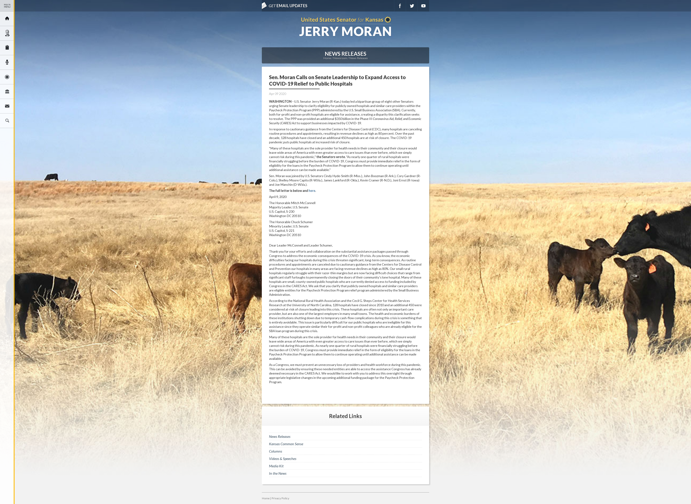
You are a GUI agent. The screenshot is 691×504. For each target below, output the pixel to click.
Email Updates (288, 5)
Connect (7, 106)
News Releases (358, 58)
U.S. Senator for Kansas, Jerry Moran (345, 27)
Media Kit (276, 466)
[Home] (7, 19)
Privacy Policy (280, 498)
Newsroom (7, 62)
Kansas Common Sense (286, 444)
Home (327, 58)
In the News (277, 473)
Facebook (400, 6)
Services (7, 48)
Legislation (7, 91)
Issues (7, 77)
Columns (275, 451)
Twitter (411, 6)
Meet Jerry (7, 33)
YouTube (423, 6)
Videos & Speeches (282, 458)
